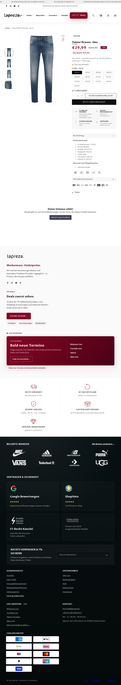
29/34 (98, 72)
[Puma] (102, 453)
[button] (11, 15)
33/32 (87, 81)
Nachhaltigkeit (69, 580)
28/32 (77, 72)
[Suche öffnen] (93, 15)
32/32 (108, 77)
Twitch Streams (13, 617)
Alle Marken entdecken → (103, 444)
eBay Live (74, 357)
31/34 (99, 77)
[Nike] (19, 453)
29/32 (87, 72)
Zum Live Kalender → (21, 359)
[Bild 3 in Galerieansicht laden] (9, 74)
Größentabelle (81, 90)
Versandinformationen (16, 584)
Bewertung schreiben (60, 217)
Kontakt (10, 575)
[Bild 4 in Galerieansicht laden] (9, 85)
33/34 (99, 81)
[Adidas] (46, 453)
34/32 (110, 81)
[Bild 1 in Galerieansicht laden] (9, 52)
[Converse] (74, 462)
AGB (64, 584)
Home (7, 28)
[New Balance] (74, 453)
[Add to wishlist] (63, 36)
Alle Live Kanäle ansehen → (18, 625)
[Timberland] (46, 462)
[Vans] (19, 462)
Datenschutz (68, 588)
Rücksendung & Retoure (17, 588)
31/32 (87, 77)
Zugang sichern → (19, 316)
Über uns (66, 575)
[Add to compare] (63, 39)
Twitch (73, 353)
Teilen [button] (77, 192)
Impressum (67, 592)
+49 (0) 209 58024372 (72, 613)
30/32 (109, 72)
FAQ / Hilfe (11, 580)
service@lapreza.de (71, 609)
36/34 (78, 86)
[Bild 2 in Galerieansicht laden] (9, 63)
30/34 (77, 77)
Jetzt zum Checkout (94, 102)
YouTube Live (76, 349)
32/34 (78, 81)
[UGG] (102, 462)
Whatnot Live (76, 344)
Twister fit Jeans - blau (23, 28)
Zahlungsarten (13, 592)
